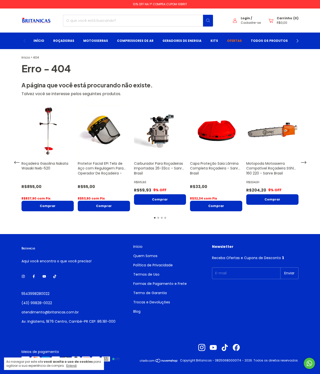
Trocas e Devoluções (151, 302)
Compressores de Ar (135, 41)
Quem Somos (145, 255)
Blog (136, 311)
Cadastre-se (251, 23)
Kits (214, 41)
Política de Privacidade (153, 265)
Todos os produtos (269, 41)
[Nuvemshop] (159, 361)
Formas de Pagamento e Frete (160, 283)
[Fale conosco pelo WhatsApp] (309, 363)
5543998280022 (36, 293)
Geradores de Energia (182, 41)
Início (39, 41)
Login (245, 18)
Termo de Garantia (150, 292)
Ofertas (234, 41)
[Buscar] (208, 21)
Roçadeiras (63, 41)
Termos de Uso (146, 274)
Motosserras (95, 41)
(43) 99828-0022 (37, 302)
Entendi (71, 365)
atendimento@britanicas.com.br (50, 312)
